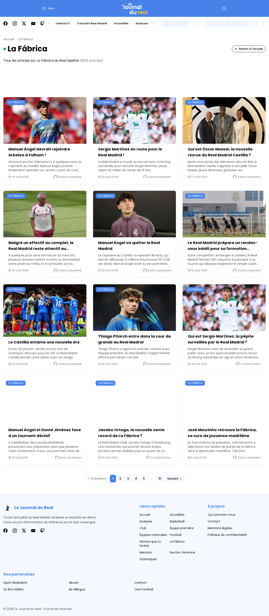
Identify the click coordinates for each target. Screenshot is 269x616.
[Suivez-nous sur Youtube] (33, 23)
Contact (214, 521)
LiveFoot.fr (63, 23)
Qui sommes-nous (221, 515)
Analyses (142, 23)
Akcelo (74, 583)
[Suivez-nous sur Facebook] (5, 23)
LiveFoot (140, 583)
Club (143, 528)
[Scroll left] (48, 23)
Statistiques (148, 559)
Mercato (146, 552)
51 (159, 478)
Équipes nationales (153, 535)
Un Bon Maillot (13, 589)
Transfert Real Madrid (92, 23)
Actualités (121, 23)
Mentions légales (220, 528)
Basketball (177, 521)
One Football (143, 589)
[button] (48, 8)
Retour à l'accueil (251, 49)
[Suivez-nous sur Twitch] (42, 23)
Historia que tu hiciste (150, 543)
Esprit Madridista (15, 583)
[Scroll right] (152, 23)
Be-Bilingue (77, 589)
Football (175, 535)
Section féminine (182, 552)
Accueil (8, 39)
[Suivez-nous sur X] (24, 23)
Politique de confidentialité (227, 535)
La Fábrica (177, 541)
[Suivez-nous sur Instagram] (15, 23)
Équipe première (182, 528)
